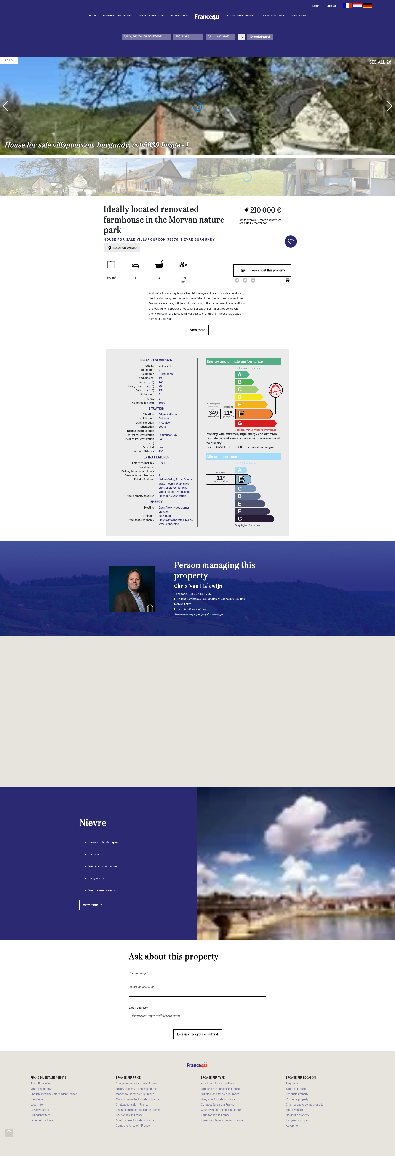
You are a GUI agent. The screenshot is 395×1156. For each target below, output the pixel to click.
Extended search (260, 36)
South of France (296, 1088)
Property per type (150, 15)
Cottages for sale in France (217, 1104)
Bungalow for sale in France (218, 1099)
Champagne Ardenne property (304, 1104)
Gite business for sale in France (135, 1120)
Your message (138, 973)
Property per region (117, 15)
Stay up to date (273, 15)
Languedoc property (298, 1120)
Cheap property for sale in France (136, 1083)
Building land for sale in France (220, 1094)
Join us (331, 6)
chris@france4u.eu (194, 609)
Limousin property (297, 1094)
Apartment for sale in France (218, 1083)
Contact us (298, 15)
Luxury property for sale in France (136, 1088)
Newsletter (37, 1099)
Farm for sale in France (215, 1115)
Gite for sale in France (129, 1115)
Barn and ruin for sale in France (220, 1088)
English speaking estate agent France (54, 1094)
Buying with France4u (241, 15)
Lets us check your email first (197, 1034)
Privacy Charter (40, 1109)
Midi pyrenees (294, 1109)
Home (92, 15)
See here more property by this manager (198, 614)
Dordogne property (297, 1115)
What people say (41, 1088)
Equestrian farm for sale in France (222, 1120)
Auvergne (292, 1125)
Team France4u (40, 1083)
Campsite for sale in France (133, 1125)
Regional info (179, 15)
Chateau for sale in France (132, 1104)
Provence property (297, 1099)
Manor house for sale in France (135, 1094)
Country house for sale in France (221, 1109)
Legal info (37, 1104)
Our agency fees (40, 1115)
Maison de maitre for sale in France (137, 1099)
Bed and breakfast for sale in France (138, 1109)
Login (315, 6)
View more (197, 330)
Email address (138, 1007)
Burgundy (292, 1083)
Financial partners (42, 1120)
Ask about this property (268, 270)
